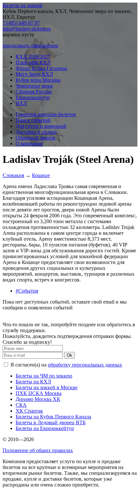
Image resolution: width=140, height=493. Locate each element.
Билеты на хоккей (22, 5)
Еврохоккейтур (32, 97)
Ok (69, 355)
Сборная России (34, 91)
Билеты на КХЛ (33, 381)
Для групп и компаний (41, 126)
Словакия (13, 175)
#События (27, 291)
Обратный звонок (35, 137)
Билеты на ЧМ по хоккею (44, 376)
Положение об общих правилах (38, 450)
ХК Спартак (29, 411)
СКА (21, 405)
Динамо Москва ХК (38, 399)
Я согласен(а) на (65, 364)
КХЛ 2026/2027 (33, 56)
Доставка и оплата (36, 132)
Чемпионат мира (34, 86)
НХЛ (21, 103)
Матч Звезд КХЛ (34, 74)
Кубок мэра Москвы (38, 80)
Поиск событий (33, 120)
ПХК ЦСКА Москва (39, 393)
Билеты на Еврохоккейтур (45, 428)
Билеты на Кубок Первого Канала (53, 416)
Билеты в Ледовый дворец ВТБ (51, 422)
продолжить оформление (30, 45)
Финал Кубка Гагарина (41, 68)
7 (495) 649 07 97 (21, 23)
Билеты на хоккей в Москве (46, 387)
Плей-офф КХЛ (33, 62)
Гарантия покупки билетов (46, 114)
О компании (29, 143)
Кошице (41, 175)
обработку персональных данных (85, 364)
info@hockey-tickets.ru (27, 28)
